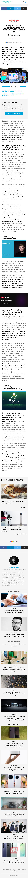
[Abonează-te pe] (13, 39)
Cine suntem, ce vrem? (7, 869)
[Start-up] (26, 1)
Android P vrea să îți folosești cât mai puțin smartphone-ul (13, 94)
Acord (14, 869)
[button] (21, 2)
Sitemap (24, 869)
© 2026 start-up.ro (14, 875)
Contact (16, 870)
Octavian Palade (15, 35)
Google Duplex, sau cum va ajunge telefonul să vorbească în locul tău (12, 90)
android (10, 644)
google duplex (14, 646)
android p (23, 644)
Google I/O (16, 644)
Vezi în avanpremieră (14, 113)
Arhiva (11, 870)
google (4, 644)
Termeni (19, 869)
